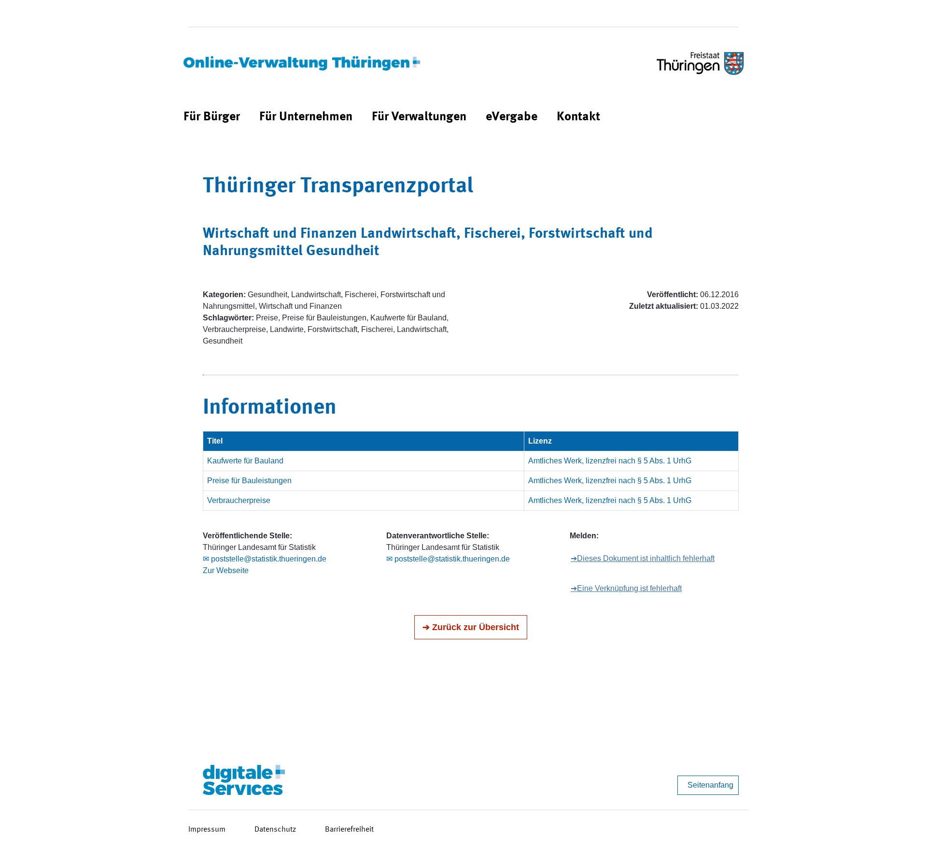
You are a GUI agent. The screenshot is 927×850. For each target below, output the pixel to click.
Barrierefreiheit (349, 830)
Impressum (206, 830)
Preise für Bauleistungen (249, 480)
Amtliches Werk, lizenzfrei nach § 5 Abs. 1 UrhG (609, 461)
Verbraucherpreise (238, 500)
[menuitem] (211, 117)
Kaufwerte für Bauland (245, 461)
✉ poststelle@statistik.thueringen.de (264, 559)
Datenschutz (275, 830)
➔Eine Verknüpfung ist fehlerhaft (626, 588)
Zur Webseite (226, 570)
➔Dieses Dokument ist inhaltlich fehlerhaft (643, 558)
